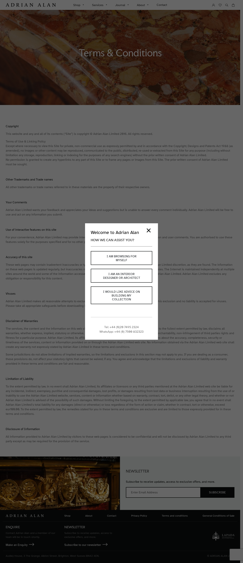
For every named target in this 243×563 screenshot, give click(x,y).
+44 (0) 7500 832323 (129, 332)
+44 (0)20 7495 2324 (124, 327)
